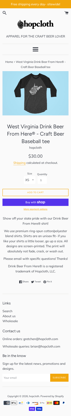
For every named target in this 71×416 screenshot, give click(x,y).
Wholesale (10, 321)
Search (7, 311)
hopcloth (34, 396)
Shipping (19, 163)
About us (9, 316)
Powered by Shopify (52, 396)
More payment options (35, 209)
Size (29, 173)
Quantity (42, 174)
